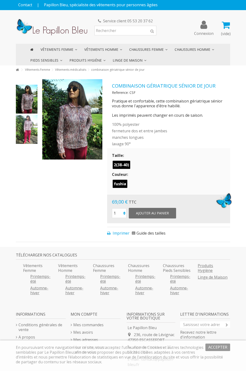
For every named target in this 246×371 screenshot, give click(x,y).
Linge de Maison (213, 277)
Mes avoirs (83, 332)
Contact (25, 4)
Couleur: (120, 174)
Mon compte (84, 314)
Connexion (204, 33)
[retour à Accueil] (17, 70)
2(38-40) (121, 164)
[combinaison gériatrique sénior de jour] (26, 99)
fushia (120, 183)
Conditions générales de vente (40, 327)
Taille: (118, 155)
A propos (26, 337)
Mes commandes (88, 324)
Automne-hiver (39, 290)
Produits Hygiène (205, 268)
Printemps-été (40, 279)
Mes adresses (85, 339)
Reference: (120, 92)
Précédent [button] (44, 119)
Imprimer (120, 233)
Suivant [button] (100, 119)
